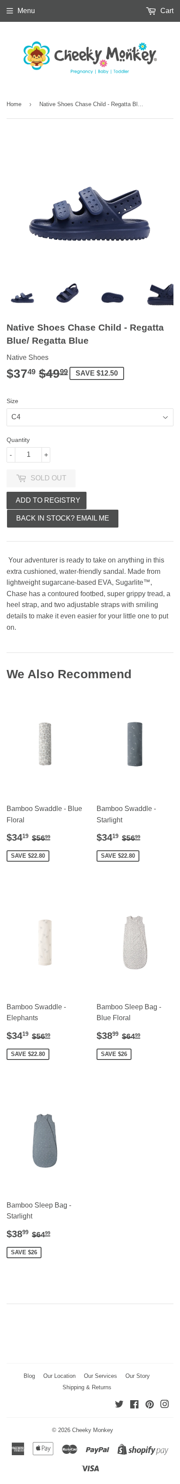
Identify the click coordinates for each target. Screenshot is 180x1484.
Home (14, 104)
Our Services (100, 1376)
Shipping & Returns (86, 1387)
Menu (26, 10)
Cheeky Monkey (92, 1430)
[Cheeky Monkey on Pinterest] (149, 1405)
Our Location (59, 1376)
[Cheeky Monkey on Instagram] (164, 1405)
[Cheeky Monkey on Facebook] (134, 1405)
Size (12, 400)
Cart (166, 10)
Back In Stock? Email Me (62, 518)
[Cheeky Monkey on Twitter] (119, 1405)
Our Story (137, 1376)
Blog (29, 1376)
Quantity (18, 439)
